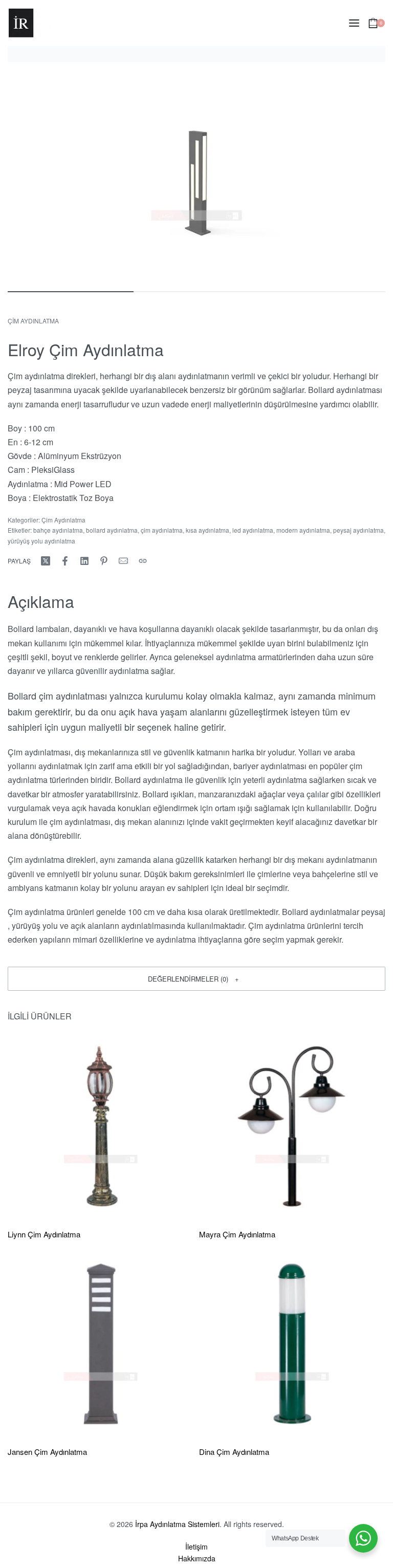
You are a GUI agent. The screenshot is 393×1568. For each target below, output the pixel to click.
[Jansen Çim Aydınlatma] (101, 1344)
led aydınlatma (252, 530)
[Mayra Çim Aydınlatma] (292, 1126)
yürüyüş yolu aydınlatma (41, 540)
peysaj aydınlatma (358, 530)
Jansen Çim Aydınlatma (47, 1451)
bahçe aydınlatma (58, 530)
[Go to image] (71, 291)
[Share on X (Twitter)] (45, 560)
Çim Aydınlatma (33, 320)
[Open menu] (354, 23)
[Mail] (123, 560)
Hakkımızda (196, 1558)
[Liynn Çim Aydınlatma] (101, 1126)
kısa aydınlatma (207, 530)
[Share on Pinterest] (103, 560)
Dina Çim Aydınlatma (234, 1451)
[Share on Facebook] (65, 560)
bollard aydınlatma (112, 530)
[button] (196, 978)
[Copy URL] (142, 560)
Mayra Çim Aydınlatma (237, 1234)
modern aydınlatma (303, 530)
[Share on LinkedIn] (84, 560)
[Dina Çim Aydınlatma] (292, 1344)
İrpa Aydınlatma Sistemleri (177, 1524)
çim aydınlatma (162, 530)
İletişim (196, 1546)
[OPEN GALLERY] (196, 175)
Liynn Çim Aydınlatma (44, 1234)
